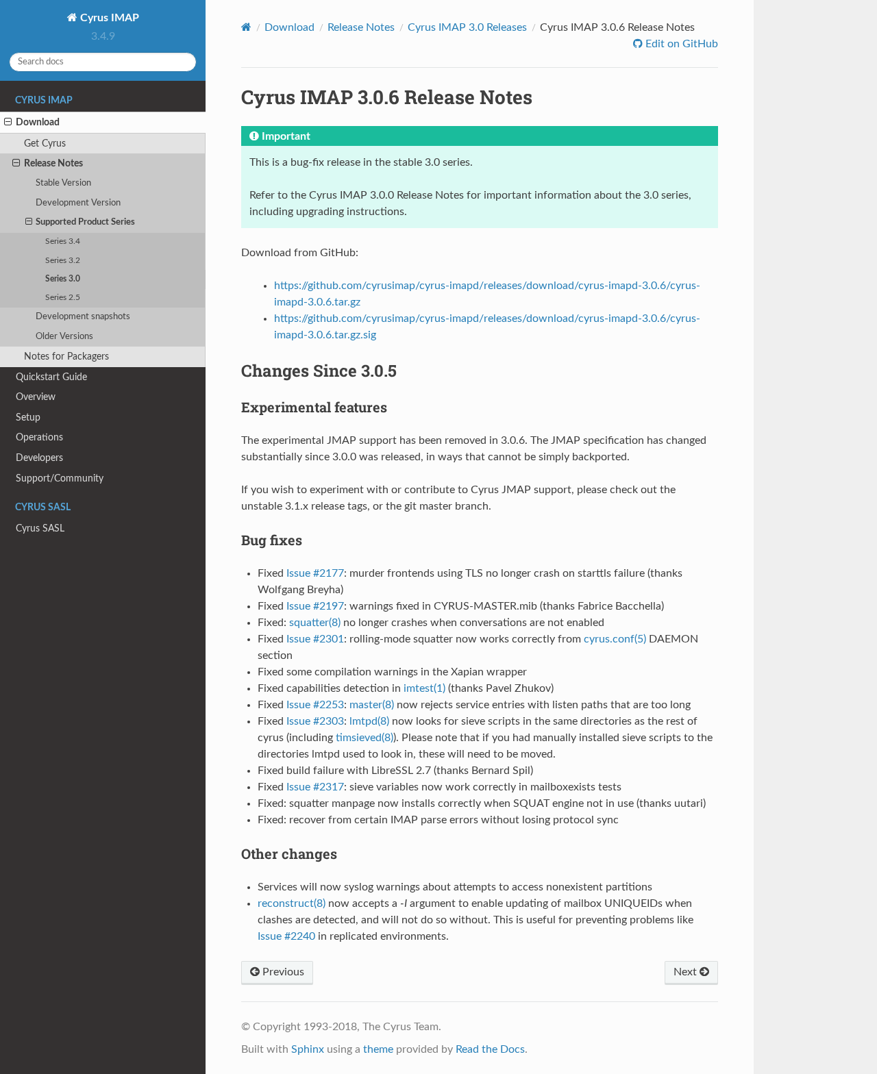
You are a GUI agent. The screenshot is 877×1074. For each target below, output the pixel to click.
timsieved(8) (364, 737)
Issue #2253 (315, 704)
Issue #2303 (315, 721)
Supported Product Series (85, 222)
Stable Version (63, 183)
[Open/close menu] (8, 122)
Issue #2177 (315, 573)
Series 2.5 (62, 297)
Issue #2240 (286, 936)
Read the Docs (490, 1049)
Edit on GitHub (680, 43)
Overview (35, 397)
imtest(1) (424, 688)
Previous (282, 971)
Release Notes (53, 163)
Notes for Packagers (66, 356)
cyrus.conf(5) (615, 639)
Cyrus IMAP (108, 17)
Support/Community (59, 478)
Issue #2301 (315, 639)
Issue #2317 (315, 787)
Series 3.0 (62, 279)
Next (687, 971)
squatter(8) (315, 622)
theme (378, 1049)
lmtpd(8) (369, 721)
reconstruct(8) (291, 903)
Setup (28, 417)
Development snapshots (83, 316)
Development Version (78, 203)
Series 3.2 (62, 260)
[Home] (246, 27)
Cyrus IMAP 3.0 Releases (467, 27)
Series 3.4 (62, 241)
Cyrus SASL (40, 528)
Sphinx (307, 1049)
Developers (39, 458)
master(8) (371, 704)
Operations (39, 437)
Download (38, 122)
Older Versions (64, 336)
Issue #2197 (315, 606)
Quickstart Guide (51, 377)
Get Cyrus (45, 143)
